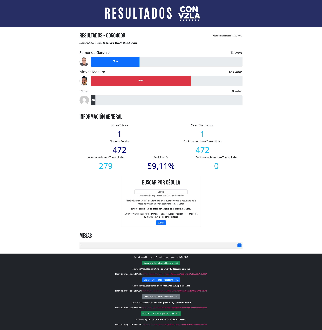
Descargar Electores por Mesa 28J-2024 (161, 313)
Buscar (161, 222)
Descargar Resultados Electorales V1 (161, 296)
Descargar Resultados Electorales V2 (161, 279)
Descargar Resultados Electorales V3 (161, 263)
